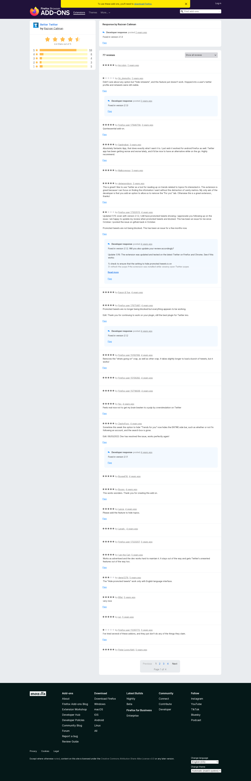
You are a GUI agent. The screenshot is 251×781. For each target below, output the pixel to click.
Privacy (33, 751)
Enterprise (133, 715)
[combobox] (200, 11)
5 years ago (147, 542)
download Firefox (143, 4)
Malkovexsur (124, 170)
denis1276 (123, 577)
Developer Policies (73, 720)
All (95, 730)
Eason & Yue (124, 292)
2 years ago (141, 32)
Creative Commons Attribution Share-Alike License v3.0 (127, 758)
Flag (105, 43)
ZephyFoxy (123, 423)
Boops (121, 489)
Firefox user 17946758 (129, 125)
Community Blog (72, 725)
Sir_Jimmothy (124, 78)
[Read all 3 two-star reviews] (63, 62)
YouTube (196, 704)
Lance (121, 509)
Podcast (196, 720)
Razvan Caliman (53, 28)
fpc (119, 404)
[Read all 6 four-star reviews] (63, 54)
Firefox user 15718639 (129, 391)
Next (174, 663)
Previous (147, 663)
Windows (99, 704)
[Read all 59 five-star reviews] (63, 50)
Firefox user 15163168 (129, 355)
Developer (165, 709)
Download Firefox (105, 698)
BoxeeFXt (123, 476)
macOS (98, 709)
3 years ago (147, 125)
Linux (97, 725)
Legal (56, 751)
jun (119, 617)
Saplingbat (123, 144)
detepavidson (125, 183)
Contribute (165, 704)
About (66, 698)
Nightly (131, 698)
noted (57, 758)
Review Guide (70, 741)
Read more (113, 272)
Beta (129, 704)
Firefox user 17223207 (129, 542)
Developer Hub (71, 714)
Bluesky (195, 714)
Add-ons (67, 693)
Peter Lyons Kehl (126, 649)
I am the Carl (124, 555)
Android (99, 720)
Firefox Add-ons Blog (75, 704)
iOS (96, 714)
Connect (164, 698)
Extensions (79, 12)
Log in (218, 3)
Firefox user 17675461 (129, 305)
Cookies (45, 751)
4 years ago (147, 212)
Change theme (198, 767)
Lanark (121, 529)
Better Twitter (49, 24)
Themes (93, 12)
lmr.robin (122, 65)
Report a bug (70, 736)
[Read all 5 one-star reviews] (63, 66)
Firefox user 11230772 (129, 630)
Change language (199, 758)
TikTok (195, 709)
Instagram (197, 698)
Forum (66, 730)
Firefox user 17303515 (129, 212)
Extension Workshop (74, 709)
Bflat (120, 597)
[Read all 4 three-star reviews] (63, 58)
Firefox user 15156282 (129, 378)
